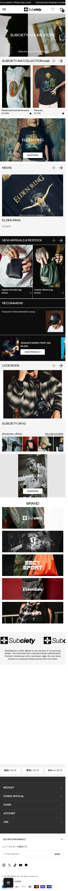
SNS (6, 822)
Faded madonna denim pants (15, 110)
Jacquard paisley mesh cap (35, 342)
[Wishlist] (53, 9)
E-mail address (11, 854)
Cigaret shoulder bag (11, 290)
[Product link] (16, 90)
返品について (10, 770)
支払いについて (55, 770)
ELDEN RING (11, 220)
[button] (4, 9)
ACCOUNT (9, 813)
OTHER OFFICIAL (13, 796)
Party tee (38, 110)
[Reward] (8, 883)
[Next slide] (60, 61)
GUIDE (7, 804)
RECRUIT (8, 787)
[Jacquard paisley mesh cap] (10, 348)
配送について (33, 770)
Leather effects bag (43, 290)
